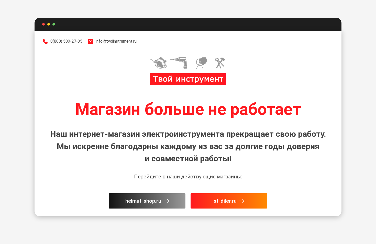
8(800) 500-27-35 (66, 41)
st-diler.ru (225, 201)
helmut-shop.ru (143, 201)
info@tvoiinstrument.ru (116, 41)
